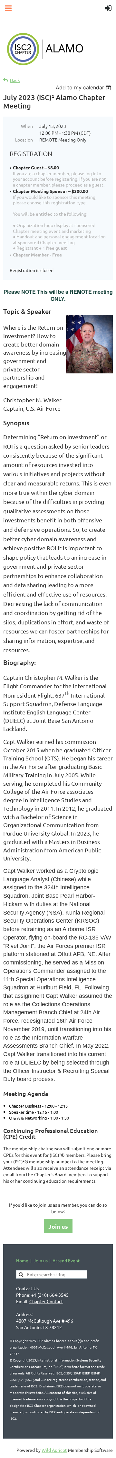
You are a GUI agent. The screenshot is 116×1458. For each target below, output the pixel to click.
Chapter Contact (46, 1301)
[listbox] (84, 87)
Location (24, 139)
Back (15, 80)
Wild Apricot (54, 1450)
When (27, 126)
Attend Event (66, 1260)
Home (22, 1260)
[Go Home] (58, 67)
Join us (58, 1226)
